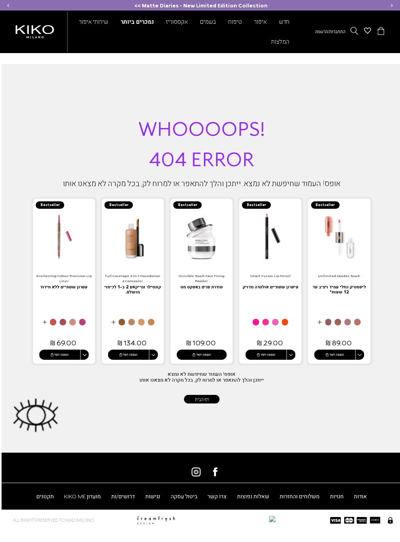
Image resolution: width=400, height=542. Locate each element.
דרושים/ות (123, 496)
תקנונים (45, 496)
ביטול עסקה (184, 496)
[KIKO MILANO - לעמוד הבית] (35, 30)
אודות (360, 496)
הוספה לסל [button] (337, 354)
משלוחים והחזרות (300, 496)
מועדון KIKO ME (82, 496)
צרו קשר (217, 496)
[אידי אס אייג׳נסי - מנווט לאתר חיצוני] (234, 518)
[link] (339, 281)
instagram (196, 471)
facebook (215, 471)
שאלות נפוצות (253, 496)
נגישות (152, 496)
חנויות (337, 496)
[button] (392, 5)
